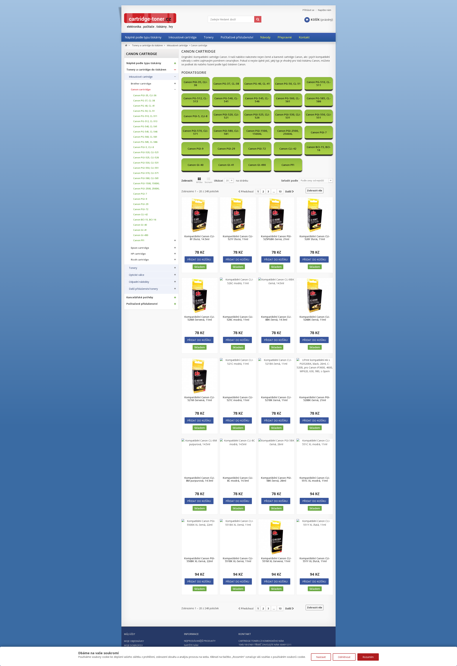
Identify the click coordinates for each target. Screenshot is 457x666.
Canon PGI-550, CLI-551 (146, 168)
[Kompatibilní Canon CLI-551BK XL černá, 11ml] (238, 537)
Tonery (133, 268)
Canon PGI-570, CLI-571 (146, 173)
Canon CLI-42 (140, 214)
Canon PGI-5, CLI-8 (143, 147)
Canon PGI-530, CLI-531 (146, 163)
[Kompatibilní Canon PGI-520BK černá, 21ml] (315, 376)
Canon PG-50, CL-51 (144, 111)
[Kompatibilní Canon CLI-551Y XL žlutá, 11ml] (315, 537)
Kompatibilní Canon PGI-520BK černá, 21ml (314, 399)
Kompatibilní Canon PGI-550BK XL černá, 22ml (199, 560)
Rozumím (368, 657)
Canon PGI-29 (140, 204)
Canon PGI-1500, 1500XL (146, 183)
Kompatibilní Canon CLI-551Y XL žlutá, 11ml (315, 560)
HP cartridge (138, 254)
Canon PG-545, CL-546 (145, 131)
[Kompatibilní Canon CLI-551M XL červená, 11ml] (276, 537)
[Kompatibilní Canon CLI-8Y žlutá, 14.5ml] (200, 215)
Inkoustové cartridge (141, 77)
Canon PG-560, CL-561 (145, 137)
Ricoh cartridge (140, 259)
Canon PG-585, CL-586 (145, 142)
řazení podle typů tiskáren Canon (226, 64)
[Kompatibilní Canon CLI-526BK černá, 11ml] (315, 296)
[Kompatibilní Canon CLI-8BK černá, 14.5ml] (276, 296)
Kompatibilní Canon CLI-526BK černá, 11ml (315, 318)
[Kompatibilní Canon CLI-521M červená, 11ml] (200, 376)
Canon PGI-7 (140, 194)
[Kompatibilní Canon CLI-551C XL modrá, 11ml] (315, 457)
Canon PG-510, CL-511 (145, 116)
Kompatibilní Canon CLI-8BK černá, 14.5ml (276, 318)
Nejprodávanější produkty (199, 640)
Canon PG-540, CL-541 (145, 126)
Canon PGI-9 (140, 199)
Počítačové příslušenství (141, 304)
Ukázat (218, 180)
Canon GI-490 (140, 235)
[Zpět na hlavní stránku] (126, 45)
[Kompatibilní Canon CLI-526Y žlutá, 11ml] (315, 215)
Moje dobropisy (133, 645)
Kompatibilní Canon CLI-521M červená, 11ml (199, 399)
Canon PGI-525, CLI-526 (146, 157)
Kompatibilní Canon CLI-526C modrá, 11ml (238, 318)
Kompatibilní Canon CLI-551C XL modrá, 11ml (315, 479)
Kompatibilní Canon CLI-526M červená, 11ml (199, 318)
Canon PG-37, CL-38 (144, 100)
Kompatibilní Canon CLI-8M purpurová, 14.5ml (199, 479)
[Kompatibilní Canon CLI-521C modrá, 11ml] (238, 376)
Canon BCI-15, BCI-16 (144, 219)
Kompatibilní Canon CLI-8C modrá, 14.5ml (238, 479)
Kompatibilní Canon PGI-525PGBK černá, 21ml (276, 238)
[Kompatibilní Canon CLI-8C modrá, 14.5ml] (238, 457)
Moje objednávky (134, 641)
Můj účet (129, 634)
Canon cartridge (140, 89)
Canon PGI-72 (140, 209)
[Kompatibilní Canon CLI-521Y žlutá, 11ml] (238, 215)
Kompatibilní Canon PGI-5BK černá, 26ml (276, 479)
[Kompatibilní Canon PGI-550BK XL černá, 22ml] (200, 537)
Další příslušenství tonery (143, 289)
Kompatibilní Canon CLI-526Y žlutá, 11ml (315, 238)
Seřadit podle (289, 180)
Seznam (208, 182)
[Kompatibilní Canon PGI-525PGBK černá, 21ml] (276, 215)
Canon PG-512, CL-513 (145, 121)
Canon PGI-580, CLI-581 (146, 178)
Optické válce (136, 275)
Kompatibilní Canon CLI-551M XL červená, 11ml (276, 560)
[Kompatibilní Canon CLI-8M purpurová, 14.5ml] (200, 457)
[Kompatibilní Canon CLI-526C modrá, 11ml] (238, 296)
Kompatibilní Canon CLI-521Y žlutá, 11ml (238, 238)
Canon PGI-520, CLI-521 (146, 152)
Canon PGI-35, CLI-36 (144, 95)
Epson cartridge (140, 248)
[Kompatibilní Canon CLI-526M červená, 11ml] (200, 296)
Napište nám (324, 10)
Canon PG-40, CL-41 (144, 106)
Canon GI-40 (140, 225)
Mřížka (199, 182)
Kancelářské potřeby (139, 297)
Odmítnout (344, 657)
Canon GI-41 (140, 230)
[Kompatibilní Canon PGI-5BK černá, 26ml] (276, 457)
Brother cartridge (141, 83)
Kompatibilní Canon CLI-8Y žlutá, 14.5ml (199, 238)
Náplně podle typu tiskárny (143, 63)
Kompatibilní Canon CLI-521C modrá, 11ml (238, 399)
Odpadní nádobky (139, 282)
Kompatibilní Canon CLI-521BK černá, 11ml (276, 399)
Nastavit (321, 657)
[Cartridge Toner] (158, 20)
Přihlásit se (308, 10)
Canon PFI (138, 240)
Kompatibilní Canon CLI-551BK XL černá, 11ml (238, 560)
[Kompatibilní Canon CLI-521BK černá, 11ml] (276, 376)
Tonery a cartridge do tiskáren (146, 69)
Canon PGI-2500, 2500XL (146, 188)
